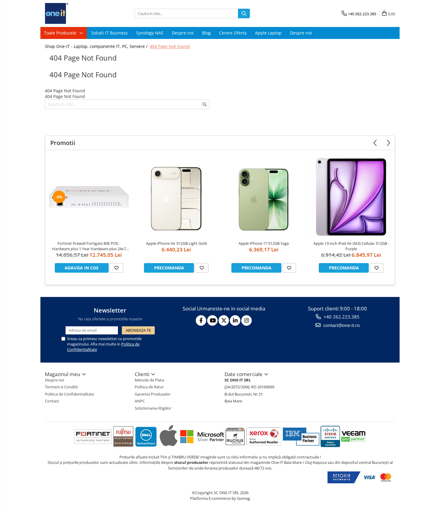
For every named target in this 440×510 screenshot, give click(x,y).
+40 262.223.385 (340, 317)
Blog (206, 33)
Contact (52, 401)
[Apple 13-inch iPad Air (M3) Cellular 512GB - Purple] (351, 197)
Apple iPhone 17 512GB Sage (264, 243)
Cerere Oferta (233, 33)
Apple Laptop (268, 33)
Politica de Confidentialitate (69, 394)
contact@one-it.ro (341, 325)
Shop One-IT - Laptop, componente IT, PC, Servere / (97, 46)
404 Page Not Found (170, 46)
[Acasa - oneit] (75, 13)
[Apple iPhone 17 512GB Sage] (263, 196)
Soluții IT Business (109, 33)
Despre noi (183, 33)
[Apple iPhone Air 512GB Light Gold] (176, 196)
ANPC (140, 401)
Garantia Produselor (153, 394)
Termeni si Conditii (61, 387)
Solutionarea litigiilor (153, 408)
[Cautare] (244, 13)
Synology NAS (149, 33)
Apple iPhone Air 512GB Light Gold (176, 243)
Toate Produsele (61, 33)
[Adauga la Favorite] (116, 268)
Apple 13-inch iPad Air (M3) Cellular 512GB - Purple (351, 246)
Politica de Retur (149, 387)
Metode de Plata (149, 380)
